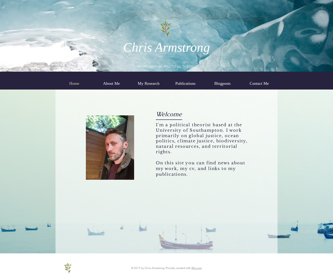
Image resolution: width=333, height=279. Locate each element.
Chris (137, 47)
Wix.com (196, 268)
